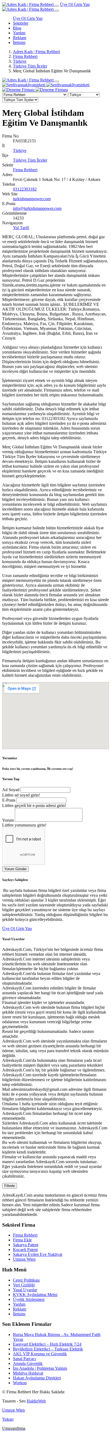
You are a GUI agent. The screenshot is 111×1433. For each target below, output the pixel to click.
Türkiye (19, 61)
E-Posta (8, 800)
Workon (20, 1382)
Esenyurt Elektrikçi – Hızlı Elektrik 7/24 (47, 1344)
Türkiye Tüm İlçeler (30, 66)
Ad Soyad (10, 789)
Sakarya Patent (25, 1244)
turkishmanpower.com (32, 198)
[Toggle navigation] (57, 6)
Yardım (19, 33)
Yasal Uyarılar (25, 1289)
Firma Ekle (22, 1240)
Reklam (19, 37)
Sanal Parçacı (24, 1358)
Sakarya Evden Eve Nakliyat (37, 1254)
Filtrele (9, 1186)
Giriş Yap (82, 4)
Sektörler (20, 23)
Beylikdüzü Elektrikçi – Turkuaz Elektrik (48, 1349)
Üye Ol (67, 4)
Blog (17, 28)
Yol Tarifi (21, 227)
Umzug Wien (24, 1259)
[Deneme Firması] (35, 89)
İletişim (19, 42)
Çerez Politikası (26, 1280)
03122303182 (25, 189)
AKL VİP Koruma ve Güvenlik (40, 1354)
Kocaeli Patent (25, 1249)
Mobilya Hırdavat (28, 1373)
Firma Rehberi (25, 56)
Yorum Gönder (15, 869)
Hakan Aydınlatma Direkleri (37, 1378)
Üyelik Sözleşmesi (28, 1299)
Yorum (8, 820)
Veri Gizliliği (24, 1285)
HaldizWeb (36, 1401)
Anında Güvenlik (28, 1363)
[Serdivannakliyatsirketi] (45, 85)
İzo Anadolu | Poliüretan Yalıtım (40, 1368)
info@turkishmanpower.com (37, 208)
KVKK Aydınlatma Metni (35, 1294)
